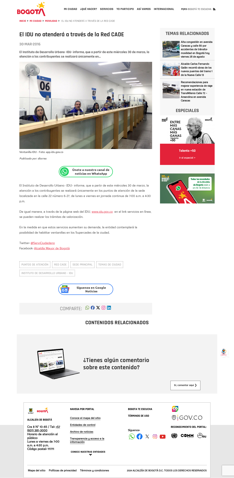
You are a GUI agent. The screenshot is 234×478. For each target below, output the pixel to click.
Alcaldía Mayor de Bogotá (52, 248)
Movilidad (51, 21)
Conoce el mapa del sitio (85, 418)
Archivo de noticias (81, 431)
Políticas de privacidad (63, 470)
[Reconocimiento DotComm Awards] (187, 435)
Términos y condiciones (94, 470)
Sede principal (82, 264)
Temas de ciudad (109, 264)
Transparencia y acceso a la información (87, 440)
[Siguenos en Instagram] (155, 436)
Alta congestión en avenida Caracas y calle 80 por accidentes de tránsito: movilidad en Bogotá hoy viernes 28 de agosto (196, 49)
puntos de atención (34, 264)
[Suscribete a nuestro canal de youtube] (163, 436)
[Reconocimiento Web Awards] (201, 435)
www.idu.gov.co (102, 211)
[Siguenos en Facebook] (132, 436)
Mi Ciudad (35, 21)
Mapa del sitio (36, 470)
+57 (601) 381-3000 (43, 428)
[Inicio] (31, 9)
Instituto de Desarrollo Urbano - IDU (47, 273)
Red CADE (60, 264)
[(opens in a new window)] (103, 309)
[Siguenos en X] (147, 436)
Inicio (22, 21)
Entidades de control (82, 424)
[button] (87, 309)
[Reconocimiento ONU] (174, 435)
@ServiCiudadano (43, 243)
